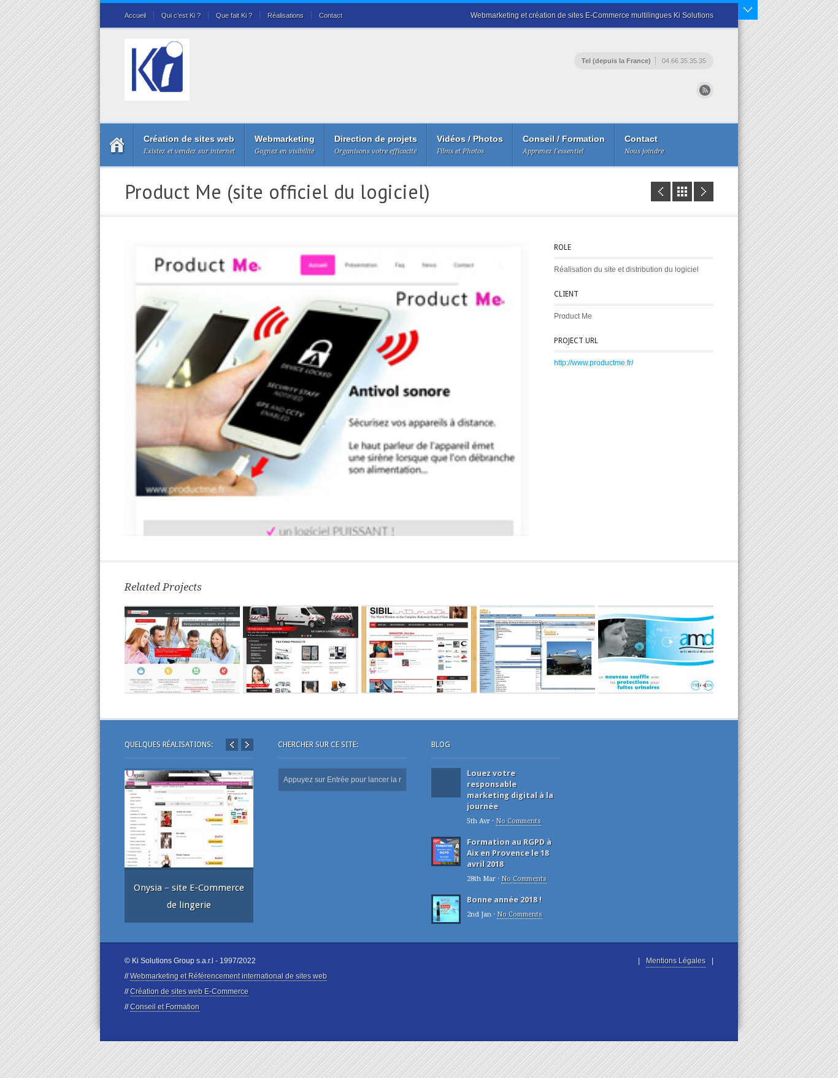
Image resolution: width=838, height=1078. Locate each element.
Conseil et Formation (164, 1006)
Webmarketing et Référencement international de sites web (228, 976)
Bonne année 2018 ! (504, 899)
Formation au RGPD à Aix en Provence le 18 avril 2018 (509, 853)
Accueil (135, 15)
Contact (330, 15)
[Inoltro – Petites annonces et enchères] (537, 649)
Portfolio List (682, 191)
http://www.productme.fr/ (593, 363)
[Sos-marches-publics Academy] (182, 649)
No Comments (518, 821)
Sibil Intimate (661, 191)
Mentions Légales (675, 960)
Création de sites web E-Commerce (189, 991)
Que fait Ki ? (234, 15)
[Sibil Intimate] (419, 649)
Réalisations (285, 15)
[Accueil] (116, 144)
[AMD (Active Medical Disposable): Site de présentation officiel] (655, 649)
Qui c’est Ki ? (181, 15)
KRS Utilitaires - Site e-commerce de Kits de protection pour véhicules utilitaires (703, 191)
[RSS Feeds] (704, 90)
